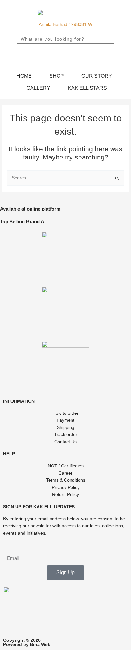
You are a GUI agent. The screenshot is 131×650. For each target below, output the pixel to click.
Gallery (38, 88)
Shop (56, 76)
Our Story (96, 76)
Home (24, 76)
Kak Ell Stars (87, 88)
